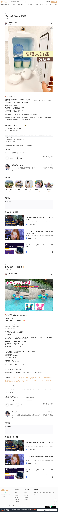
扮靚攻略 (27, 143)
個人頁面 (26, 492)
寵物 (23, 143)
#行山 (38, 492)
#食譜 (44, 492)
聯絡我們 (26, 507)
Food (19, 505)
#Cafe (47, 492)
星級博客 (37, 4)
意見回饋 (17, 499)
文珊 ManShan (29, 189)
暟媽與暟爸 (9, 189)
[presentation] (5, 184)
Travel (9, 505)
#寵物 (35, 492)
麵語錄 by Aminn (39, 189)
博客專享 (42, 4)
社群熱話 (13, 4)
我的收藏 (26, 496)
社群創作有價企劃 (5, 4)
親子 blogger (8, 152)
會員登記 (48, 1)
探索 (28, 4)
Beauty (15, 505)
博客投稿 (17, 501)
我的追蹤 (26, 497)
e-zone (26, 505)
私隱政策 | (17, 507)
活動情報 (32, 143)
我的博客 (26, 499)
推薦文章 (32, 4)
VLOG (47, 4)
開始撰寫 (54, 1)
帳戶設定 (26, 494)
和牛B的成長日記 (19, 189)
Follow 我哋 (29, 145)
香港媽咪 (15, 152)
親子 (6, 13)
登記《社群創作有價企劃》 (18, 139)
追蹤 (51, 23)
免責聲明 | (8, 507)
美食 (51, 4)
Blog (22, 505)
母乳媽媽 (25, 152)
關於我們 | (3, 507)
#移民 (35, 494)
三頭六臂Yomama (12, 22)
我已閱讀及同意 (47, 510)
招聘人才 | (22, 507)
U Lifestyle (4, 505)
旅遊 (15, 143)
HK (12, 505)
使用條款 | (12, 507)
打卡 (12, 143)
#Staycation (51, 492)
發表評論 (8, 201)
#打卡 (41, 492)
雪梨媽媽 (49, 189)
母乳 (20, 152)
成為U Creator (21, 4)
